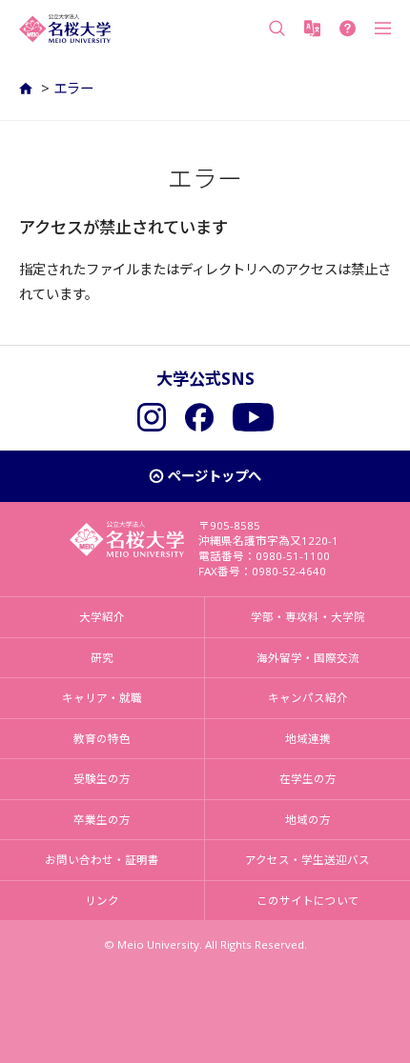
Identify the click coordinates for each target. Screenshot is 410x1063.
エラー (73, 88)
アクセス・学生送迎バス (307, 859)
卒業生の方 (102, 819)
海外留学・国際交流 (307, 658)
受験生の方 (102, 779)
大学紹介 (102, 617)
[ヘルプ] (347, 28)
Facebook (199, 417)
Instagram (151, 417)
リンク (102, 900)
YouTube (253, 417)
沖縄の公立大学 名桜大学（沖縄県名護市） (65, 28)
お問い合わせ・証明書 (102, 859)
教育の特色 (102, 739)
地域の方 (308, 819)
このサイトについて (307, 900)
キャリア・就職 (102, 698)
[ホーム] (28, 88)
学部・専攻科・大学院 (308, 617)
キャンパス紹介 (308, 698)
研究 (102, 658)
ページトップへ (214, 476)
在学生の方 (308, 779)
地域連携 (308, 739)
